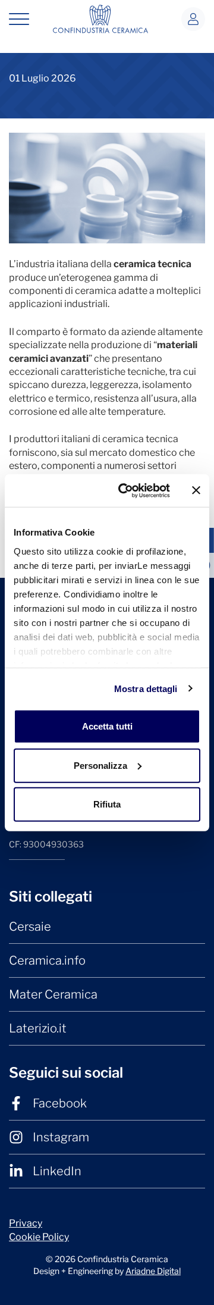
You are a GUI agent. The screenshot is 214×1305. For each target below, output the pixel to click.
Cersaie (30, 926)
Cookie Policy (39, 1237)
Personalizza (100, 765)
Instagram (61, 1137)
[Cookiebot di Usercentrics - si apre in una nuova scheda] (125, 490)
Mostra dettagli (146, 688)
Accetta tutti (107, 726)
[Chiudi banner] (196, 490)
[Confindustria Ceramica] (100, 18)
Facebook (60, 1103)
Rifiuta (107, 804)
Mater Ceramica (53, 994)
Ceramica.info (47, 960)
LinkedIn (57, 1171)
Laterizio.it (38, 1028)
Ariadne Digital (153, 1271)
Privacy (25, 1223)
